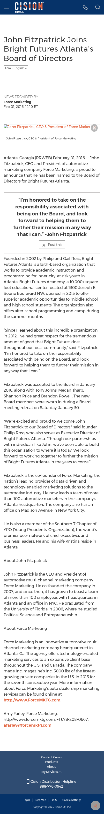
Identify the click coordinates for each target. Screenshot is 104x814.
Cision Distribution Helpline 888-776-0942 (53, 784)
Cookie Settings (71, 800)
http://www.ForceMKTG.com (32, 700)
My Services (50, 772)
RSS (54, 800)
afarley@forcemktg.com (28, 725)
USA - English (15, 68)
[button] (85, 7)
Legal (26, 800)
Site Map (41, 800)
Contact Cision (51, 757)
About (51, 766)
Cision (58, 807)
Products (51, 762)
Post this (55, 245)
